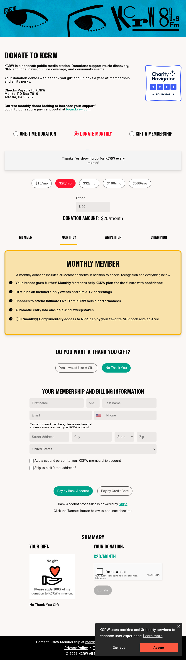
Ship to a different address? (55, 468)
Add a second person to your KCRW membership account (77, 461)
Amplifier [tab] (113, 237)
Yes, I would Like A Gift (76, 368)
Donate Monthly (96, 134)
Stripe (123, 504)
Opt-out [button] (119, 647)
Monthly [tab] (68, 237)
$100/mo (114, 183)
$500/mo (140, 183)
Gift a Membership (154, 134)
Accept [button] (158, 647)
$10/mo (41, 183)
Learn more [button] (152, 636)
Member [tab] (25, 237)
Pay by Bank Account (73, 491)
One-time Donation (38, 134)
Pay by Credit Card (115, 491)
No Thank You (116, 368)
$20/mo (65, 183)
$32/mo (89, 183)
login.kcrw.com (78, 109)
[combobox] (100, 415)
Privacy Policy (76, 648)
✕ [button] (179, 626)
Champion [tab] (159, 237)
